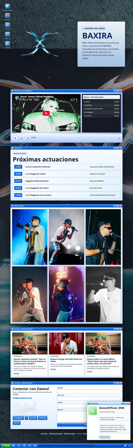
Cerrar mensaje (105, 437)
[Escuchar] (13, 445)
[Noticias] (29, 445)
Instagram (18, 418)
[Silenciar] (118, 138)
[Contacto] (35, 445)
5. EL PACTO (101, 116)
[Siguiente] (27, 138)
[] (117, 91)
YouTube (42, 418)
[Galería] (24, 445)
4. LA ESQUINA (101, 112)
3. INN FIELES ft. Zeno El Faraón (101, 109)
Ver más (16, 373)
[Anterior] (21, 138)
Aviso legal (44, 433)
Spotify (33, 418)
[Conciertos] (19, 445)
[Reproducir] (15, 138)
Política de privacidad (55, 433)
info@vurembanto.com (22, 398)
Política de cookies (69, 433)
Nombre (60, 388)
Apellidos (60, 395)
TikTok (16, 423)
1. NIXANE (101, 101)
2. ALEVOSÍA (101, 105)
